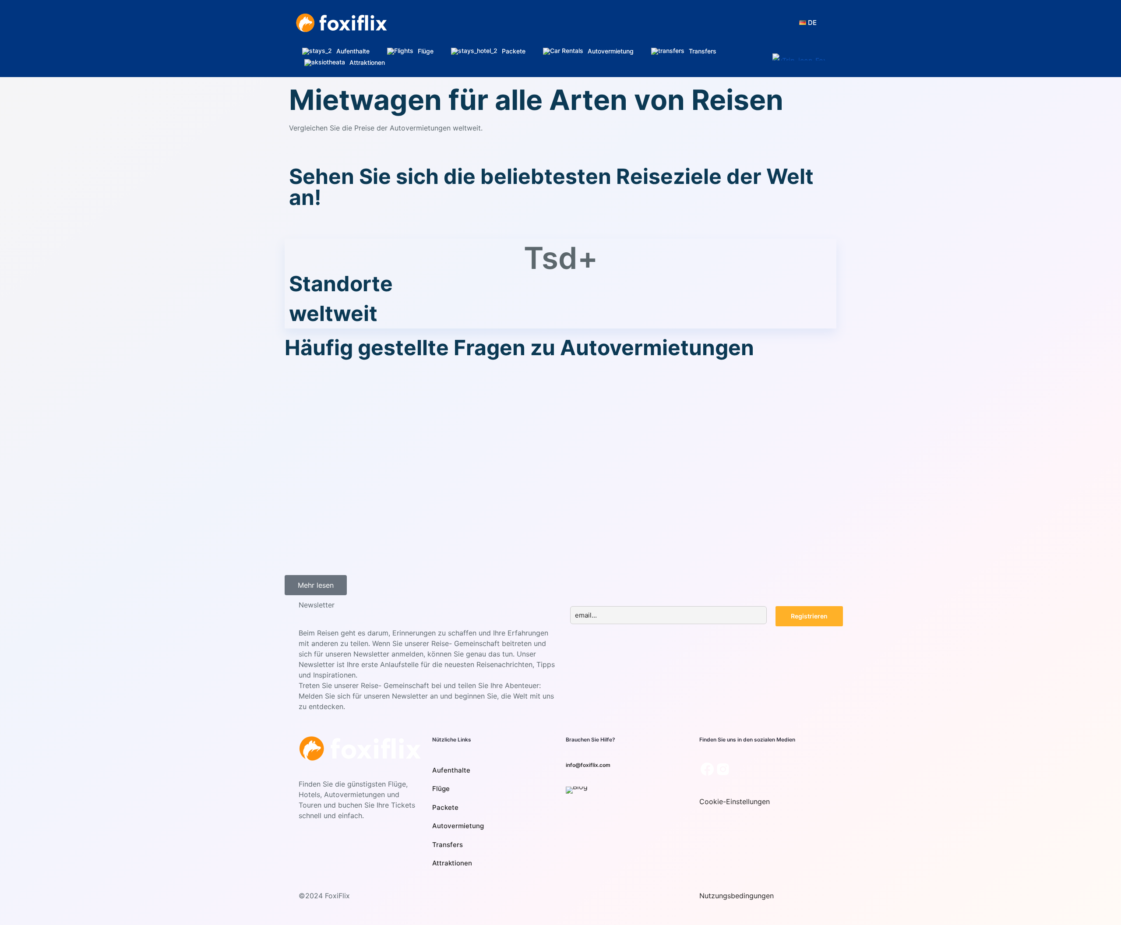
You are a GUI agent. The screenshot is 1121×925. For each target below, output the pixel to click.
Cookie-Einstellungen (734, 801)
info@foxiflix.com (588, 765)
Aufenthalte (451, 770)
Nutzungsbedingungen (736, 895)
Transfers (447, 844)
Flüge (441, 788)
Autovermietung (458, 826)
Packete (445, 807)
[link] (577, 790)
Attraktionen (452, 863)
